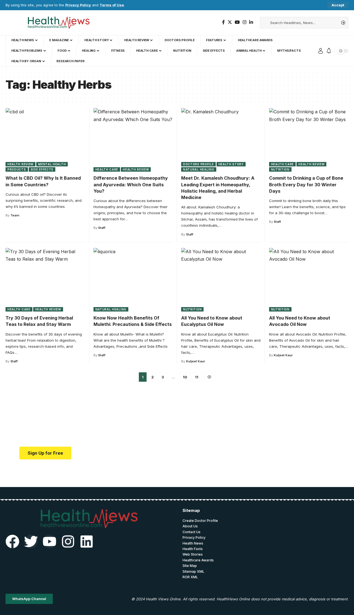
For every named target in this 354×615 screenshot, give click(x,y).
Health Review (20, 164)
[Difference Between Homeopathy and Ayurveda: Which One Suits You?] (133, 140)
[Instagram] (244, 22)
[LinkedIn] (251, 22)
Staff (101, 228)
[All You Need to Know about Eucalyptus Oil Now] (221, 280)
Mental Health (52, 164)
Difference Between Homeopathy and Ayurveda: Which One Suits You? (130, 184)
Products (16, 169)
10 (185, 377)
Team (15, 215)
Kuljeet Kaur (195, 361)
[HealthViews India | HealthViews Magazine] (58, 22)
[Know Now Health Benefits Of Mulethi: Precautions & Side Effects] (133, 280)
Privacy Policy (78, 5)
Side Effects (42, 169)
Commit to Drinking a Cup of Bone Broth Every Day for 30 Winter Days (306, 184)
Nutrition (280, 169)
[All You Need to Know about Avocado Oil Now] (309, 280)
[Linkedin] (86, 541)
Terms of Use (112, 5)
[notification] (329, 51)
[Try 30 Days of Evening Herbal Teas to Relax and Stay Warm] (45, 280)
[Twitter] (229, 22)
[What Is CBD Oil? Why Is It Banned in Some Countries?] (45, 140)
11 (196, 377)
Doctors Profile (198, 164)
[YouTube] (237, 22)
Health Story (231, 164)
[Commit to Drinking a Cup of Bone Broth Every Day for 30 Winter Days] (309, 140)
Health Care (106, 169)
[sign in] (320, 51)
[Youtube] (49, 541)
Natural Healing (198, 169)
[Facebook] (223, 22)
